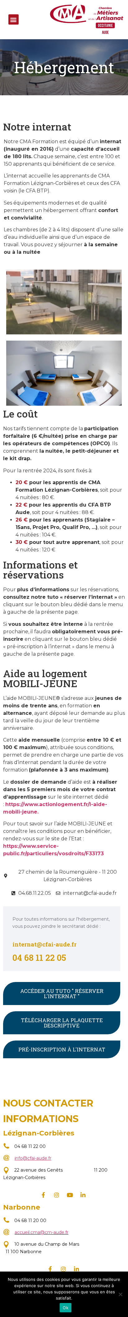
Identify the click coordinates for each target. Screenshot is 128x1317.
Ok (65, 1307)
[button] (13, 19)
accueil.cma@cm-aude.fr (41, 1232)
